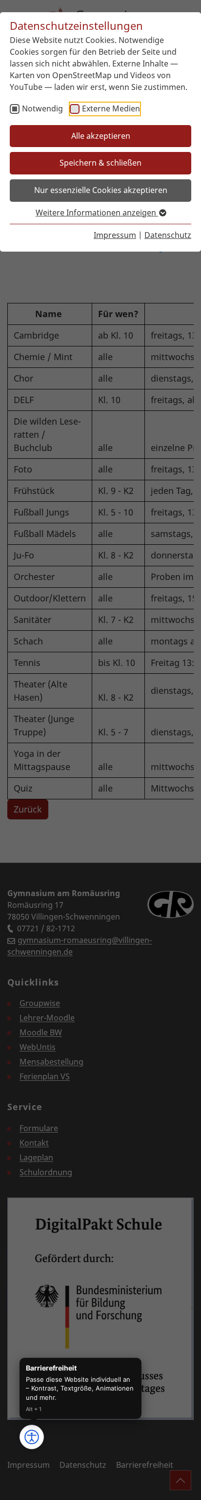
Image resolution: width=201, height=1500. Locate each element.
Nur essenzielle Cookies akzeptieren (100, 190)
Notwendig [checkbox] (42, 108)
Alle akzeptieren (100, 135)
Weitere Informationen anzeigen (97, 212)
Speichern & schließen (100, 162)
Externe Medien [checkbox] (111, 108)
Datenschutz (167, 235)
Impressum (115, 235)
